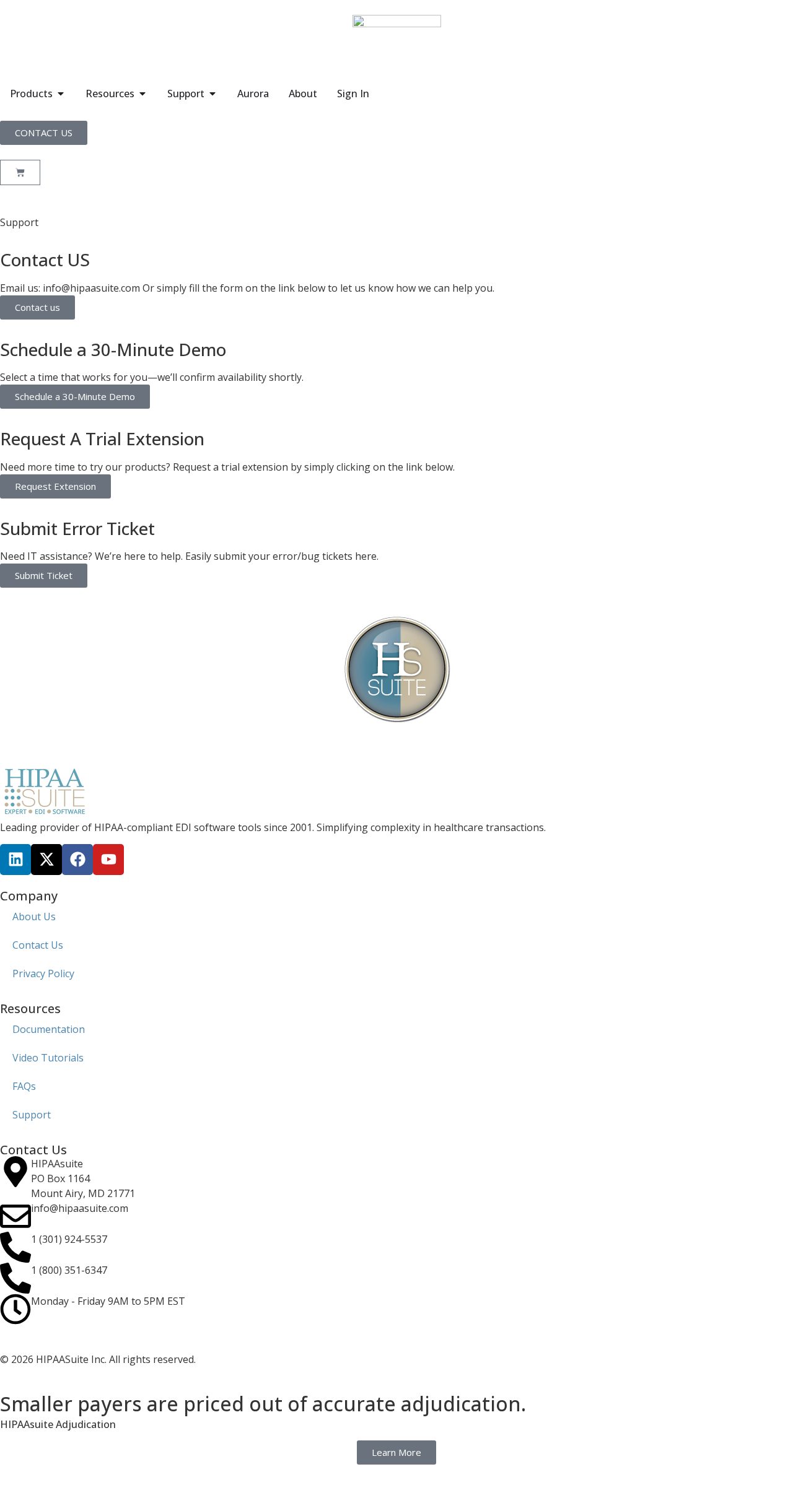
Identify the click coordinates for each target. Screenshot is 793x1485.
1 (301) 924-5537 (69, 1239)
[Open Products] (61, 93)
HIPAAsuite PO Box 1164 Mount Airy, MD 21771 (83, 1178)
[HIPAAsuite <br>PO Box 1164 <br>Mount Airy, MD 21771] (15, 1171)
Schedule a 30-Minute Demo (75, 396)
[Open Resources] (142, 93)
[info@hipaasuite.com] (15, 1216)
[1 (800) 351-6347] (15, 1278)
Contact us (37, 307)
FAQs (24, 1086)
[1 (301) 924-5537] (15, 1247)
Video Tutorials (48, 1058)
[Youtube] (108, 859)
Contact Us (37, 945)
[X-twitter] (46, 859)
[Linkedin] (15, 859)
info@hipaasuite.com (79, 1208)
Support (31, 1114)
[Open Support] (212, 93)
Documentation (48, 1029)
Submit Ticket (43, 575)
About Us (34, 916)
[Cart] (20, 172)
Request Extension (55, 486)
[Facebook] (77, 859)
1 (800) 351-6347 (69, 1270)
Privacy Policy (43, 973)
